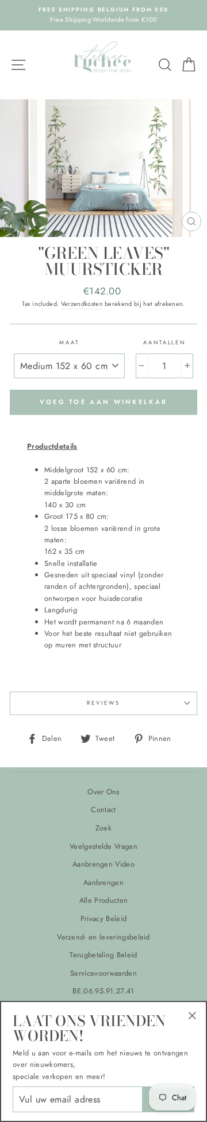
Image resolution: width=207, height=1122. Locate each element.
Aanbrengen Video (103, 864)
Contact (103, 809)
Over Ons (103, 791)
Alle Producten (103, 900)
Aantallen (164, 343)
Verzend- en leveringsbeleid (103, 936)
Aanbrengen (103, 882)
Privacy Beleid (103, 918)
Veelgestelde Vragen (103, 846)
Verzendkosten (82, 303)
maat (69, 343)
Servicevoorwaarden (103, 973)
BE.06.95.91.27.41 (103, 990)
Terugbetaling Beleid (103, 954)
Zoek (103, 827)
